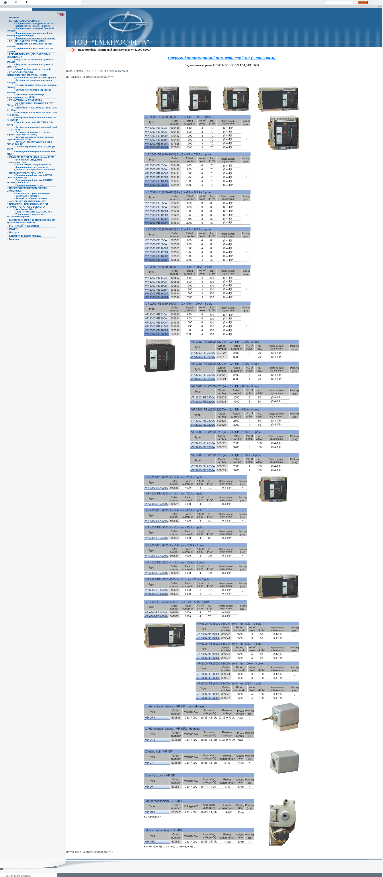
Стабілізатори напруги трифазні (33, 164)
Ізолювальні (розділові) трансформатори (24, 160)
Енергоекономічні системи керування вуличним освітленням (31, 221)
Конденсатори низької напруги (33, 26)
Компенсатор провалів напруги (33, 193)
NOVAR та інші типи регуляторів (33, 69)
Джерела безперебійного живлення (35, 169)
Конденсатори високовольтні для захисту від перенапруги (30, 34)
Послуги (14, 232)
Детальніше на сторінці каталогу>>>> (89, 76)
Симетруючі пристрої (27, 196)
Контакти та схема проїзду (25, 235)
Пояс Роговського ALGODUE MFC (34, 212)
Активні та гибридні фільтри (31, 198)
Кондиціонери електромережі (32, 167)
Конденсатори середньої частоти (34, 23)
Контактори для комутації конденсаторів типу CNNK (25, 95)
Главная (14, 239)
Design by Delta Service (19, 876)
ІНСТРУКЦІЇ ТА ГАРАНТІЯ (24, 225)
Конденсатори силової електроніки (35, 38)
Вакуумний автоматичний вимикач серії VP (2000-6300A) (30, 138)
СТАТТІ (13, 229)
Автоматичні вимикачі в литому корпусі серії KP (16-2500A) (29, 133)
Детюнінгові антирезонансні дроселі (36, 77)
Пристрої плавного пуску (29, 185)
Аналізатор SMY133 (26, 209)
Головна (14, 17)
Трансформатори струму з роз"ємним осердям (26, 215)
